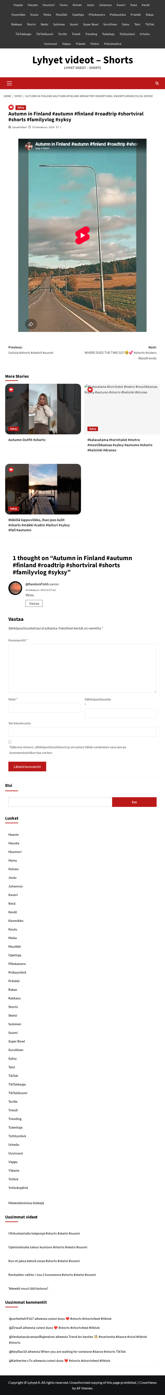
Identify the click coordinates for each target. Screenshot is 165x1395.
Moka (47, 14)
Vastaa (34, 603)
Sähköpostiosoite (95, 702)
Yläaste (80, 43)
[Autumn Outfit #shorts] (43, 409)
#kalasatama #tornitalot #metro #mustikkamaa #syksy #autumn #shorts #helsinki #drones (120, 445)
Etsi (8, 786)
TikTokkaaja (23, 34)
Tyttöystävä (127, 34)
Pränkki (136, 14)
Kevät (146, 5)
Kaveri (121, 5)
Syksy (125, 24)
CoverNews (148, 1382)
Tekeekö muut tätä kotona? (28, 1288)
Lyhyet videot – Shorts (82, 60)
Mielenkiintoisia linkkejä (26, 1203)
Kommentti (18, 640)
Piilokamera (97, 14)
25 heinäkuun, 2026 (43, 127)
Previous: (30, 350)
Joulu (90, 5)
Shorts (31, 24)
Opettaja (78, 14)
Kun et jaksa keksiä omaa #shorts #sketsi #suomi (44, 1261)
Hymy (64, 5)
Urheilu (145, 34)
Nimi (12, 699)
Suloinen (59, 24)
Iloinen (77, 5)
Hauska (33, 5)
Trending (91, 34)
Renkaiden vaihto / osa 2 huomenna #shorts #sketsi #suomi (52, 1275)
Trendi (76, 34)
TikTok (149, 24)
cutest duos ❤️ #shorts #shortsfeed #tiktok (80, 1318)
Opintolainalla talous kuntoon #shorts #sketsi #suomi (47, 1247)
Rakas (150, 14)
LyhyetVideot (19, 127)
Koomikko (18, 14)
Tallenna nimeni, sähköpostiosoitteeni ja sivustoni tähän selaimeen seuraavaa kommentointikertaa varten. (67, 750)
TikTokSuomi (44, 34)
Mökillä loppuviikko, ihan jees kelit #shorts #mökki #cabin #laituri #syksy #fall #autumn (39, 525)
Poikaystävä (118, 14)
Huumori (49, 5)
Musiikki (61, 14)
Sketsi (44, 24)
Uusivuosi (50, 43)
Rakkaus (16, 24)
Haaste (18, 5)
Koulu (34, 14)
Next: (121, 353)
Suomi (74, 24)
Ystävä (94, 43)
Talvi (137, 24)
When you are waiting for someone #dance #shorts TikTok (83, 1351)
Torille (62, 34)
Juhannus (105, 5)
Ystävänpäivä (112, 43)
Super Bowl (90, 24)
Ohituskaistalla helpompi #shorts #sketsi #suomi (44, 1233)
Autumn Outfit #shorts (27, 440)
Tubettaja (108, 34)
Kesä (133, 5)
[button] (9, 82)
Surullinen (110, 24)
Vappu (66, 43)
